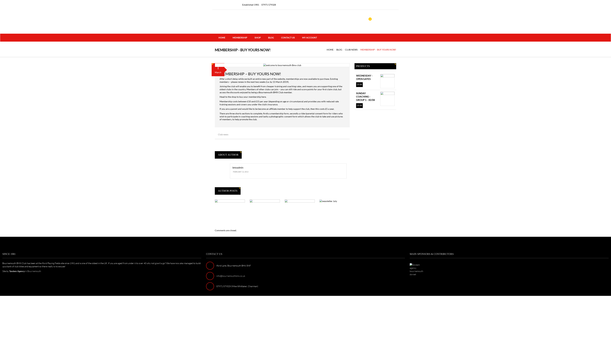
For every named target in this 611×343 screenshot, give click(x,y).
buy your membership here (252, 96)
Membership (240, 37)
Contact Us (288, 37)
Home (221, 37)
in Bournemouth (25, 271)
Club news (351, 49)
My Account (309, 37)
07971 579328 (268, 4)
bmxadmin (237, 167)
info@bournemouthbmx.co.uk (230, 276)
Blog (271, 37)
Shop (258, 37)
